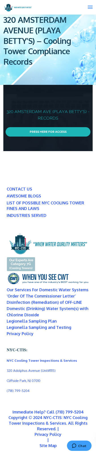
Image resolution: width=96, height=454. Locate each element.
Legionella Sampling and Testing (39, 327)
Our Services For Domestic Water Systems (47, 289)
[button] (48, 118)
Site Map (48, 445)
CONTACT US (19, 188)
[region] (48, 118)
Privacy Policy (20, 333)
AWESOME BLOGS (24, 195)
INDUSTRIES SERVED (26, 215)
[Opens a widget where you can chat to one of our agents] (79, 446)
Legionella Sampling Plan (32, 321)
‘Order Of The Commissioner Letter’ (41, 295)
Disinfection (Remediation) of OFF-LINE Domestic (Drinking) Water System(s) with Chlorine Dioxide (47, 308)
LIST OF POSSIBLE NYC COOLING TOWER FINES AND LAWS (45, 205)
